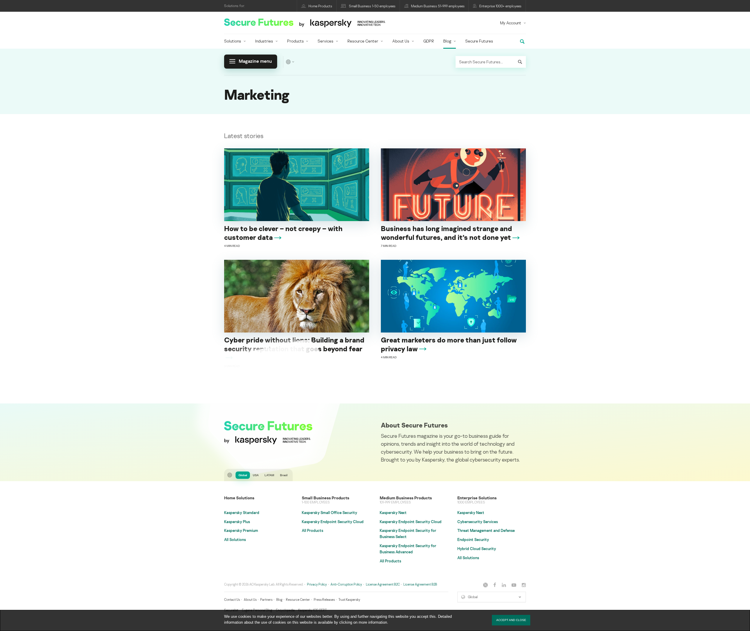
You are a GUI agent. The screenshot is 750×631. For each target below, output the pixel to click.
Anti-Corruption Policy (346, 584)
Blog (447, 40)
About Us (400, 40)
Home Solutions (239, 497)
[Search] (520, 62)
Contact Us (232, 599)
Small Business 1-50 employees (372, 6)
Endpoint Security (473, 539)
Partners (266, 599)
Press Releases (324, 599)
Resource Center (362, 40)
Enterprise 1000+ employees (500, 6)
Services (325, 40)
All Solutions (235, 539)
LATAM (269, 475)
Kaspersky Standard (241, 512)
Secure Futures (479, 40)
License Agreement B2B (420, 584)
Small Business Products (325, 497)
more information (373, 622)
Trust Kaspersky (349, 599)
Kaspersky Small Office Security (329, 512)
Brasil (283, 475)
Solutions (232, 40)
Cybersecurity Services (477, 521)
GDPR (428, 40)
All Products (312, 530)
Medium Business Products (406, 497)
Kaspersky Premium (241, 530)
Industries (264, 40)
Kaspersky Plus (237, 521)
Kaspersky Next (393, 512)
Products (295, 40)
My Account (510, 22)
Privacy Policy (317, 584)
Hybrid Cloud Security (476, 548)
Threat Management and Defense (486, 530)
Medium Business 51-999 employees (438, 6)
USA (256, 475)
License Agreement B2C (383, 584)
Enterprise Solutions (477, 497)
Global (242, 475)
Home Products (320, 6)
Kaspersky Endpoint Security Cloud (333, 521)
